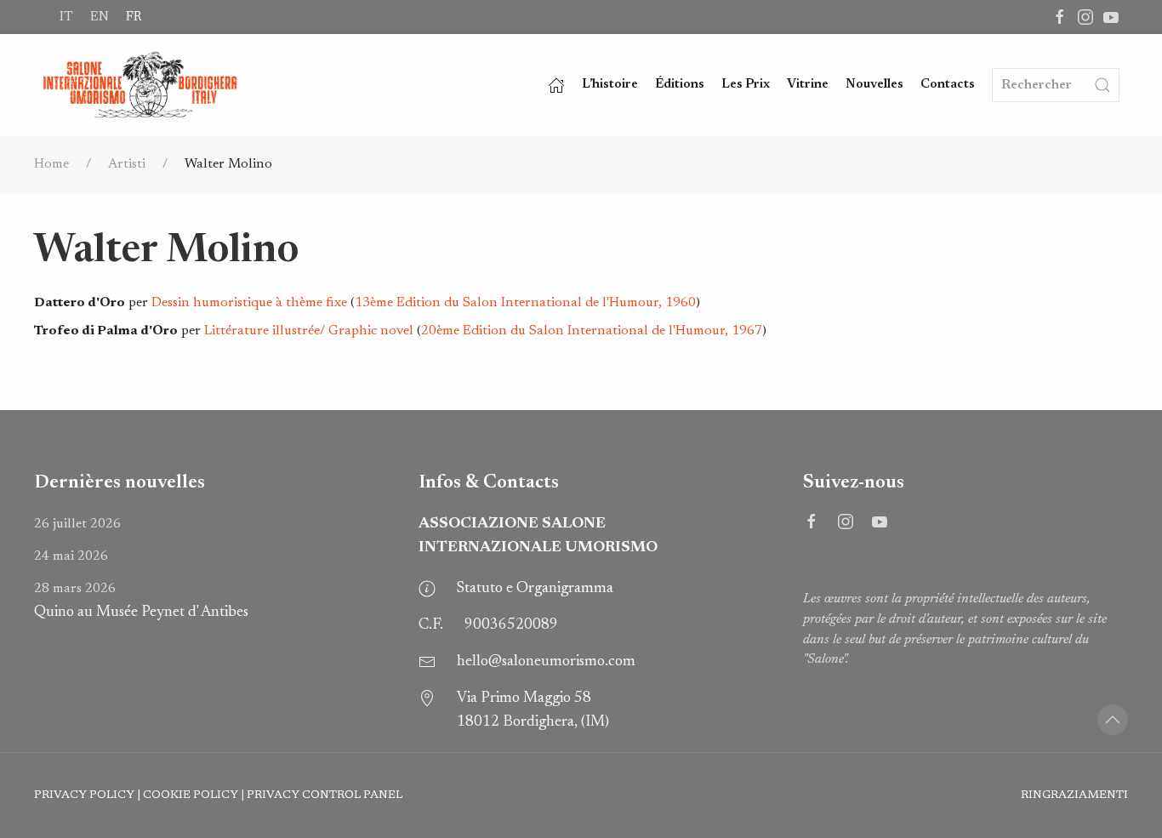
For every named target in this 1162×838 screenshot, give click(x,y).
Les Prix (745, 84)
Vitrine (808, 84)
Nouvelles (874, 84)
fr (133, 17)
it (66, 17)
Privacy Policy (84, 795)
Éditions (679, 84)
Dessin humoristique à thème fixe (249, 303)
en (99, 17)
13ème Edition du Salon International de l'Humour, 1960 (525, 303)
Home (51, 164)
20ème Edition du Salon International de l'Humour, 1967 (591, 331)
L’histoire (610, 84)
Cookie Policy (190, 795)
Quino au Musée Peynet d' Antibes (141, 601)
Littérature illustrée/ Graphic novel (308, 331)
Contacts (947, 84)
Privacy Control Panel (324, 795)
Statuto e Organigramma (535, 588)
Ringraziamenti (1074, 795)
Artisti (126, 164)
